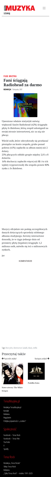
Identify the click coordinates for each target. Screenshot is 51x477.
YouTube (7, 442)
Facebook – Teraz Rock (12, 435)
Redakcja (7, 89)
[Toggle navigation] (44, 8)
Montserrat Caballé (20, 347)
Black (30, 347)
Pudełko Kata (33, 383)
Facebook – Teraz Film (12, 438)
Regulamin (7, 417)
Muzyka (12, 76)
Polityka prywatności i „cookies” (15, 421)
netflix (35, 347)
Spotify (6, 448)
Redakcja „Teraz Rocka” (12, 463)
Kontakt (6, 410)
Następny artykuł (41, 358)
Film (6, 76)
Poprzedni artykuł (10, 358)
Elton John (9, 347)
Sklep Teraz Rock (10, 466)
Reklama (6, 414)
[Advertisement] (25, 45)
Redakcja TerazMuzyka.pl (12, 407)
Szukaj (7, 13)
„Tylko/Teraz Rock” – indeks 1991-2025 (18, 473)
